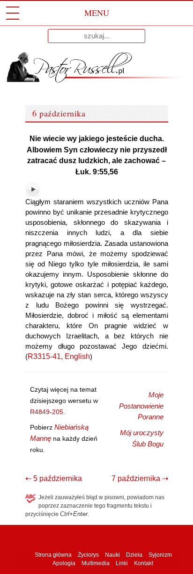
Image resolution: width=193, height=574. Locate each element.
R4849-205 (46, 412)
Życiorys (88, 555)
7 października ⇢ (139, 478)
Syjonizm (160, 555)
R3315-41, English (59, 356)
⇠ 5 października (53, 478)
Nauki (112, 555)
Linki (122, 563)
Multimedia (96, 563)
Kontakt (143, 563)
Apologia (63, 563)
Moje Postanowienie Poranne (141, 406)
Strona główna (52, 555)
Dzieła (134, 555)
